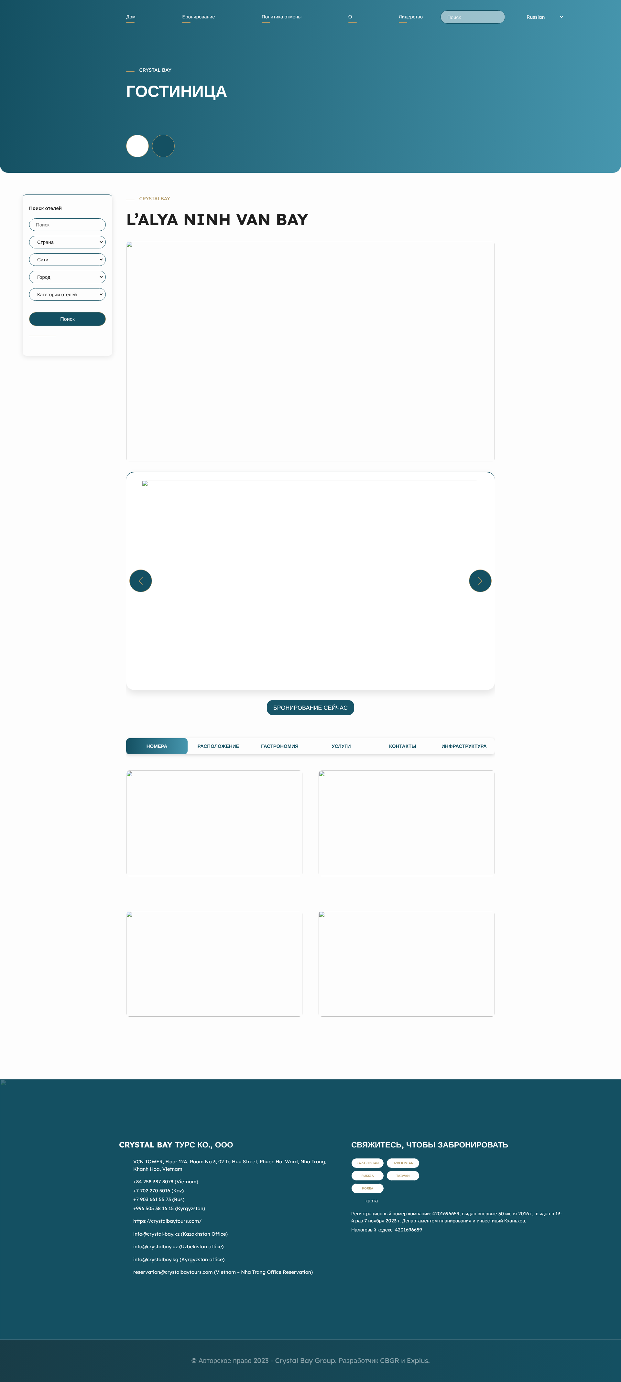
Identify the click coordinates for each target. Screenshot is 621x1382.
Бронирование (198, 17)
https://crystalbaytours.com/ (167, 1221)
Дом (131, 17)
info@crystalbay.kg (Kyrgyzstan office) (178, 1259)
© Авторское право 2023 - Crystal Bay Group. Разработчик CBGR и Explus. (310, 1360)
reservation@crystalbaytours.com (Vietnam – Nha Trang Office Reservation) (223, 1272)
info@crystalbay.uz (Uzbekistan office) (178, 1246)
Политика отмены (281, 17)
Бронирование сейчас (310, 707)
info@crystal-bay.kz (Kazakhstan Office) (180, 1234)
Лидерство (411, 17)
